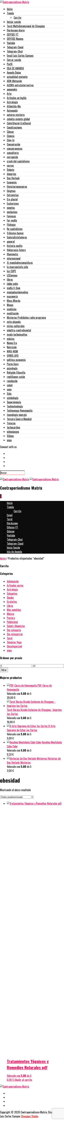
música (10, 339)
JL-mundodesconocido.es (20, 263)
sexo (9, 389)
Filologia (11, 225)
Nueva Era (12, 343)
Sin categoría (14, 630)
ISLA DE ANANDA (15, 68)
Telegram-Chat (15, 51)
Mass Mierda (13, 301)
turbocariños (13, 427)
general (11, 241)
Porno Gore (12, 364)
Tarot (9, 519)
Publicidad (12, 622)
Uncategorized (14, 646)
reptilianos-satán (16, 377)
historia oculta (14, 246)
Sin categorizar (15, 634)
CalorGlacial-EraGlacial (19, 123)
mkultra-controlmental (19, 330)
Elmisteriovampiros (17, 187)
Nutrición (12, 347)
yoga (9, 440)
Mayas (10, 305)
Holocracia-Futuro (16, 250)
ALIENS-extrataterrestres (20, 85)
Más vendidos (14, 610)
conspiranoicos (14, 149)
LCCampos (12, 275)
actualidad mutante (17, 77)
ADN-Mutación (14, 81)
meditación (13, 313)
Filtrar (4, 670)
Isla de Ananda (14, 552)
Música (10, 614)
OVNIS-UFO (12, 356)
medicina (11, 309)
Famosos (11, 216)
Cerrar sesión (14, 60)
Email (9, 515)
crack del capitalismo (18, 161)
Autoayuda (12, 111)
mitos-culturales (16, 326)
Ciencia (10, 136)
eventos (11, 208)
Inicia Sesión (13, 548)
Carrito (17, 18)
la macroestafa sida (17, 267)
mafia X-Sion (13, 288)
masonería (12, 296)
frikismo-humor (15, 233)
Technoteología (15, 406)
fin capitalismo (14, 229)
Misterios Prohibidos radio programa (26, 318)
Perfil (9, 64)
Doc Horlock (13, 178)
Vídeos (10, 436)
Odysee (10, 531)
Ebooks (10, 598)
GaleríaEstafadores (17, 237)
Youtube (11, 43)
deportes (11, 174)
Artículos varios (15, 585)
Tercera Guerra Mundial (19, 419)
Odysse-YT (12, 527)
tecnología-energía (17, 415)
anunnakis (12, 89)
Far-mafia (12, 220)
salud (9, 385)
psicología (12, 368)
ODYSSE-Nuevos (15, 39)
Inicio (9, 9)
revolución (12, 381)
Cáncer (10, 132)
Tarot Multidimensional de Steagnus (26, 26)
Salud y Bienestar (16, 626)
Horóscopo (12, 523)
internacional (13, 258)
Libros (10, 606)
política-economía (16, 360)
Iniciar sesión (14, 22)
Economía (12, 182)
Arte (9, 94)
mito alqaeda (14, 322)
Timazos (11, 423)
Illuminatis (12, 254)
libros (10, 280)
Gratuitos (12, 602)
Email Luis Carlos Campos (20, 56)
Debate (10, 170)
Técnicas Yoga (14, 642)
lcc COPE (11, 271)
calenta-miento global (18, 119)
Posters (11, 618)
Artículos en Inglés (16, 98)
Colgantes (12, 594)
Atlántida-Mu (14, 106)
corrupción (12, 157)
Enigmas (11, 191)
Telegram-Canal (15, 47)
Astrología (12, 102)
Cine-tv (10, 140)
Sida (9, 394)
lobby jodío (12, 284)
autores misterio (16, 115)
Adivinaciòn (13, 581)
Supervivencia (14, 402)
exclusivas (12, 212)
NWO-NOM (12, 351)
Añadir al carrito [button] (23, 1080)
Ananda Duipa (14, 72)
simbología (12, 398)
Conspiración (13, 144)
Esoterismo (13, 203)
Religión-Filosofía (16, 372)
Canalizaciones (14, 127)
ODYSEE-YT (12, 34)
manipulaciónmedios (17, 292)
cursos (10, 165)
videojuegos (13, 432)
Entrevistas (13, 195)
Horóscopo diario (16, 30)
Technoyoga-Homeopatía (19, 410)
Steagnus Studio (29, 1116)
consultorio (13, 153)
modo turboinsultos (17, 334)
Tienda (10, 13)
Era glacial (12, 199)
